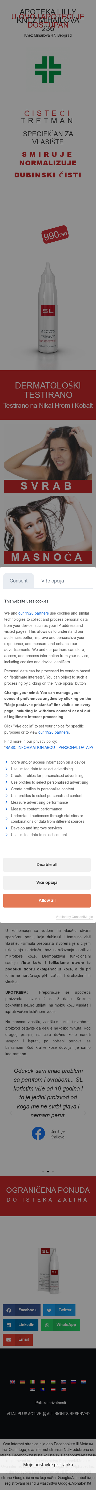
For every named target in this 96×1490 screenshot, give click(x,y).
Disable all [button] (47, 865)
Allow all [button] (47, 901)
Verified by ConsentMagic (74, 917)
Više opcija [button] (47, 883)
